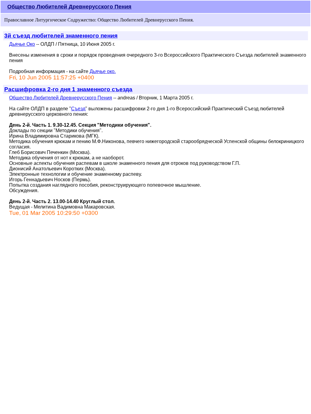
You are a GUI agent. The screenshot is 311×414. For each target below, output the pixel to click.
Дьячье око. (103, 71)
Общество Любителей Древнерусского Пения (69, 7)
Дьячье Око (22, 44)
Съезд (78, 108)
